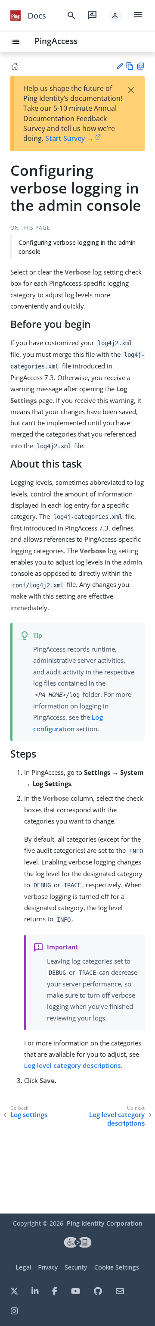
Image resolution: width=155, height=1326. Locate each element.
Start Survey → (69, 138)
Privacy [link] (48, 1267)
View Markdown (130, 66)
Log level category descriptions (72, 1065)
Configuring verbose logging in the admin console (77, 247)
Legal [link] (23, 1267)
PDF (140, 66)
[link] (15, 15)
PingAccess (56, 40)
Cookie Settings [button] (116, 1267)
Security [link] (76, 1267)
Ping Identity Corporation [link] (105, 1223)
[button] (115, 15)
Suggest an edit (119, 66)
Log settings (28, 1115)
